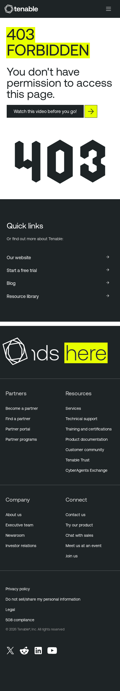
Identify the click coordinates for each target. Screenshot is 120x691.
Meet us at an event (84, 545)
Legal (10, 609)
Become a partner (22, 408)
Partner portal (18, 429)
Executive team (19, 525)
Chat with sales (79, 535)
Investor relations (21, 545)
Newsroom (15, 535)
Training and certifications (89, 429)
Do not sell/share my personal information (43, 599)
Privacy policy (18, 589)
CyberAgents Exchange (86, 470)
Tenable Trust (78, 460)
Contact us (75, 514)
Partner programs (21, 439)
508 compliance (20, 620)
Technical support (81, 418)
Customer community (85, 449)
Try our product (79, 525)
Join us (72, 556)
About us (13, 514)
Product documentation (87, 439)
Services (73, 408)
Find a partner (18, 418)
